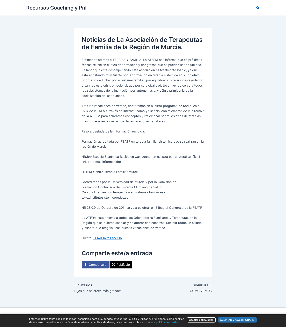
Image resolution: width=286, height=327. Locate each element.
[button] (258, 7)
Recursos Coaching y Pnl (56, 8)
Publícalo (123, 265)
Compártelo (97, 265)
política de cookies (167, 322)
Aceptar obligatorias (201, 319)
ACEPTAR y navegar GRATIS (237, 319)
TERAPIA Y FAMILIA (107, 238)
